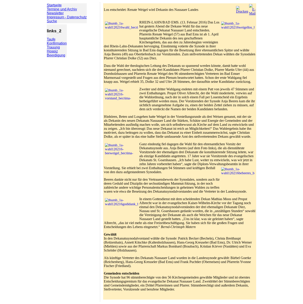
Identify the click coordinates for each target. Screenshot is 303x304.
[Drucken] (242, 8)
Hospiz (52, 51)
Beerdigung (56, 55)
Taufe (51, 39)
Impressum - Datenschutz (67, 17)
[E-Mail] (252, 8)
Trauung (53, 47)
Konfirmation (57, 43)
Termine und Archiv (62, 9)
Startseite (54, 5)
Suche (52, 21)
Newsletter (55, 13)
